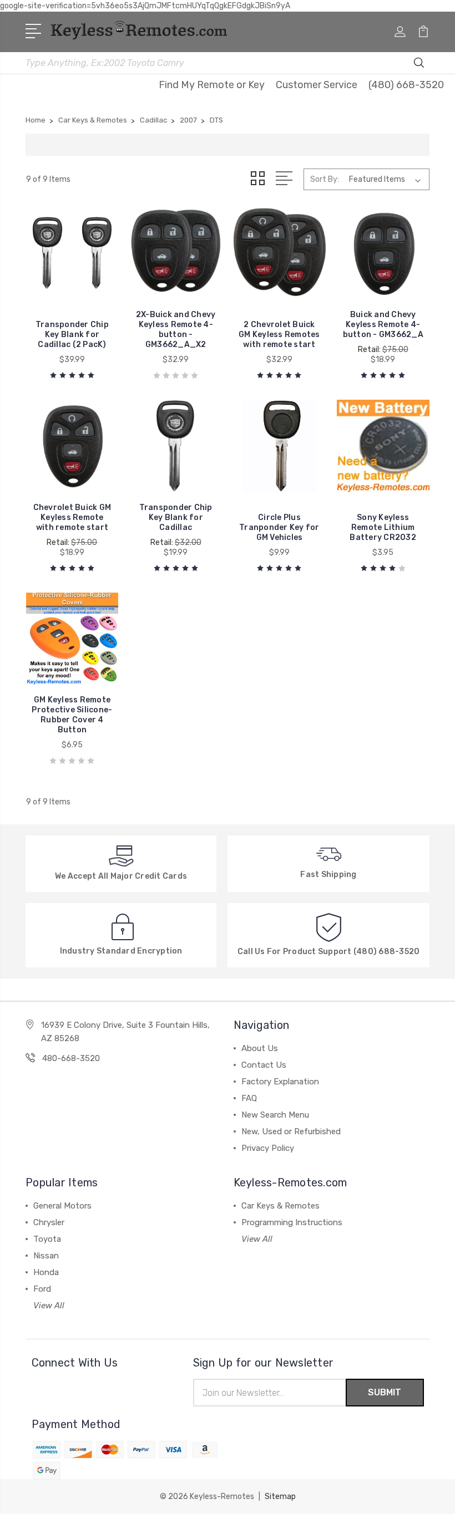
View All (48, 1306)
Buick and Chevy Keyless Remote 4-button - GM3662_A (383, 324)
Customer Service (316, 85)
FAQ (249, 1098)
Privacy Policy (267, 1148)
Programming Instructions (291, 1222)
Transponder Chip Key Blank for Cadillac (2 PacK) (72, 334)
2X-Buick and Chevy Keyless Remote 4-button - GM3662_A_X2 (176, 329)
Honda (46, 1272)
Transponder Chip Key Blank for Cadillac (176, 517)
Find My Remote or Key (212, 85)
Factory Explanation (280, 1082)
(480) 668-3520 (406, 85)
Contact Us (263, 1065)
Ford (42, 1289)
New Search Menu (275, 1115)
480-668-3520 (71, 1058)
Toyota (47, 1239)
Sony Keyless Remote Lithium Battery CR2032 (383, 527)
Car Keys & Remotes (280, 1206)
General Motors (62, 1206)
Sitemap (280, 1496)
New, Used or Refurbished (291, 1131)
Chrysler (48, 1222)
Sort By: (324, 179)
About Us (259, 1048)
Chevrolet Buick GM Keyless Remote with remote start (72, 517)
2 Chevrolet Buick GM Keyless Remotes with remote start (279, 334)
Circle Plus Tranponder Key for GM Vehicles (279, 527)
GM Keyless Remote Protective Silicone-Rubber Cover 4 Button (72, 715)
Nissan (46, 1256)
